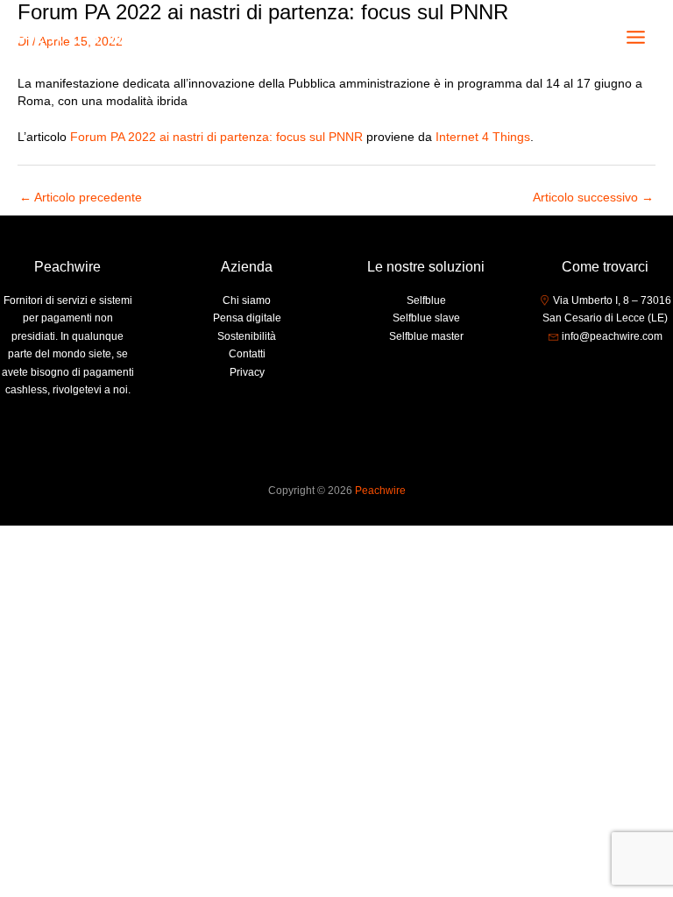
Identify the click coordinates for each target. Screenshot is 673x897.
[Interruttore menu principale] (636, 38)
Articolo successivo (593, 197)
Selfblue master (426, 336)
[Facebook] (579, 370)
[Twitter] (605, 370)
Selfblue (426, 300)
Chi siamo (247, 300)
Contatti (247, 354)
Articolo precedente (80, 197)
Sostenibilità (246, 336)
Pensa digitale (247, 318)
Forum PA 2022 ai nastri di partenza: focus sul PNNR (216, 137)
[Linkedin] (632, 370)
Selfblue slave (426, 318)
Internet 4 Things (483, 137)
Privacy (247, 372)
